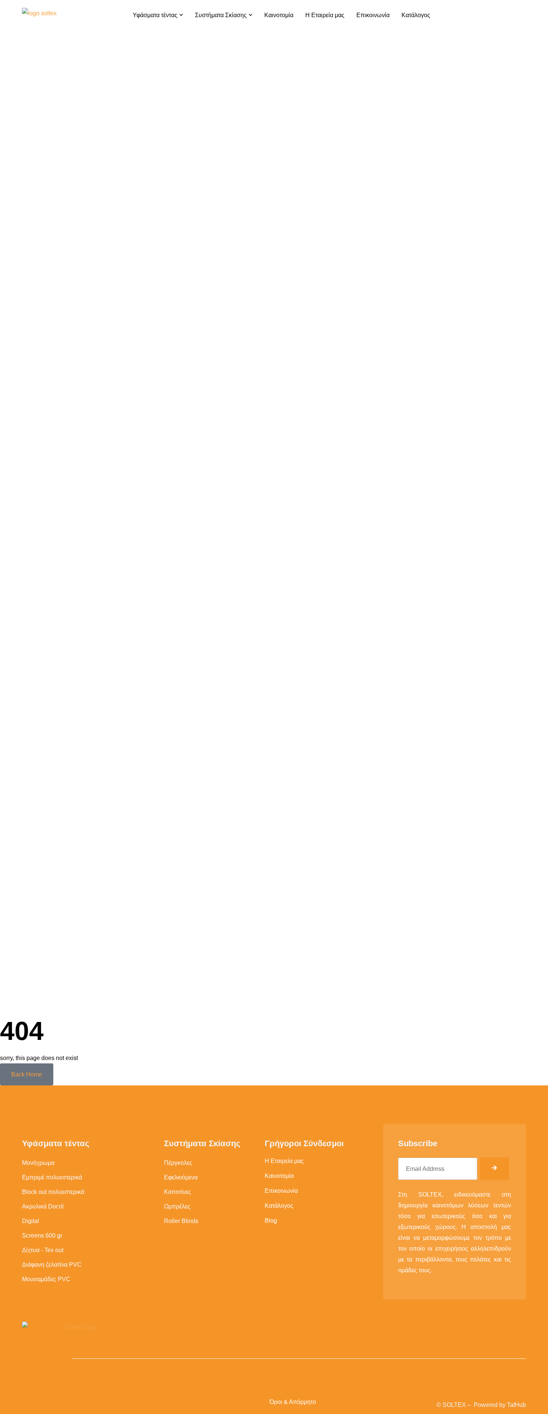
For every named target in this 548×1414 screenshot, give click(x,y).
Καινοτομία (279, 1176)
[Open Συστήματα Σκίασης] (250, 15)
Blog (271, 1220)
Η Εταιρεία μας (284, 1161)
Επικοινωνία (281, 1191)
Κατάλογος (279, 1206)
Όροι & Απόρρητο (293, 1402)
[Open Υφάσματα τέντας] (181, 15)
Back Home (26, 1074)
